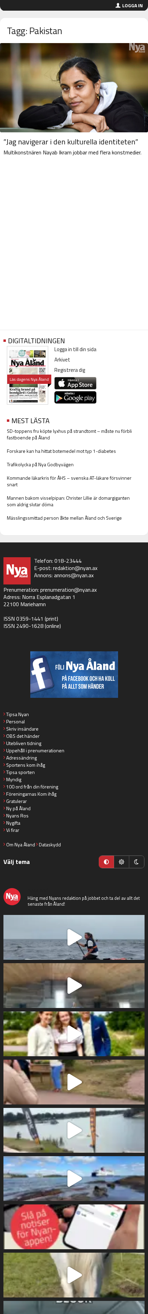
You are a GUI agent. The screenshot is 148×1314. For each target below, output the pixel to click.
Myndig (13, 779)
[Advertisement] (74, 244)
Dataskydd (50, 844)
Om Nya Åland (20, 844)
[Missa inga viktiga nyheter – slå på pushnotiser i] (74, 1226)
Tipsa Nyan (17, 714)
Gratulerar (16, 801)
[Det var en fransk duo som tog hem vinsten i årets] (74, 1130)
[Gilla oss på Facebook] (74, 674)
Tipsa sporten (20, 772)
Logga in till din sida (75, 349)
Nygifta (13, 822)
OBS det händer (23, 736)
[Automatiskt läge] (106, 862)
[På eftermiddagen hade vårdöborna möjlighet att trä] (74, 1033)
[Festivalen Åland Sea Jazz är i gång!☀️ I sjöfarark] (74, 985)
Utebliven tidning (23, 743)
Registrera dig (69, 370)
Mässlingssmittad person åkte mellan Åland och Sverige (64, 517)
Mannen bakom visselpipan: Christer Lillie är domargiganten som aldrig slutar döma (68, 501)
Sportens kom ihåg (25, 764)
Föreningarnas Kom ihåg (31, 793)
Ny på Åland (18, 808)
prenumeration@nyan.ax (68, 589)
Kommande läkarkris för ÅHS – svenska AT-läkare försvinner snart (69, 481)
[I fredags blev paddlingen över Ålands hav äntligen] (74, 937)
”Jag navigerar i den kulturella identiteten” (70, 141)
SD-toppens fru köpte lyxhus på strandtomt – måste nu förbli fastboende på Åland (69, 434)
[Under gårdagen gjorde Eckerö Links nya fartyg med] (74, 1178)
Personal (15, 721)
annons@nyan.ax (74, 575)
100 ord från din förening (32, 786)
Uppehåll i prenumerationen (35, 750)
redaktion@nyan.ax (75, 568)
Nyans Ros (17, 815)
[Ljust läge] (121, 862)
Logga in (132, 5)
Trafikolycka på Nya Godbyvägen (40, 464)
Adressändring (21, 757)
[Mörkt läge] (136, 862)
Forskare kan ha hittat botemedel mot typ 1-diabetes (61, 451)
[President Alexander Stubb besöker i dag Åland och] (74, 1082)
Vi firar (12, 830)
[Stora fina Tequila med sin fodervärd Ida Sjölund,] (74, 1275)
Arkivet (62, 360)
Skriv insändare (22, 728)
